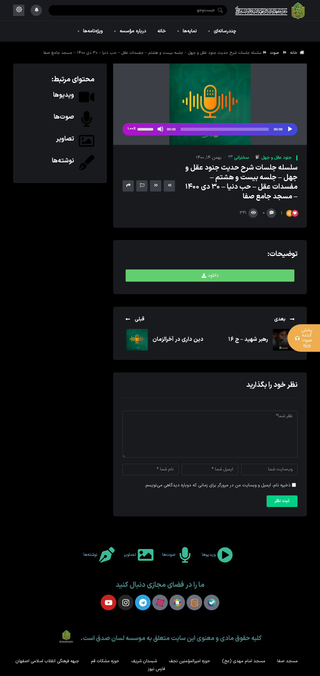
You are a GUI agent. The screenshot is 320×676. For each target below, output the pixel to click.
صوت (274, 53)
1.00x (132, 128)
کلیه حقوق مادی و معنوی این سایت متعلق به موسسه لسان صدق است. (171, 638)
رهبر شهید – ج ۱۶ (248, 339)
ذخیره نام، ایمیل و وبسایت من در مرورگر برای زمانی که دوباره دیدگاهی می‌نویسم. (218, 485)
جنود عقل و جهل (276, 157)
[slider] (146, 128)
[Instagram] (125, 602)
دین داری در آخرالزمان (177, 339)
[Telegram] (143, 602)
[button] (210, 275)
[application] (210, 129)
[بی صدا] (160, 129)
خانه (295, 53)
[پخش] (289, 129)
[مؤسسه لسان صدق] (270, 10)
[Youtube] (108, 602)
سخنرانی (241, 157)
